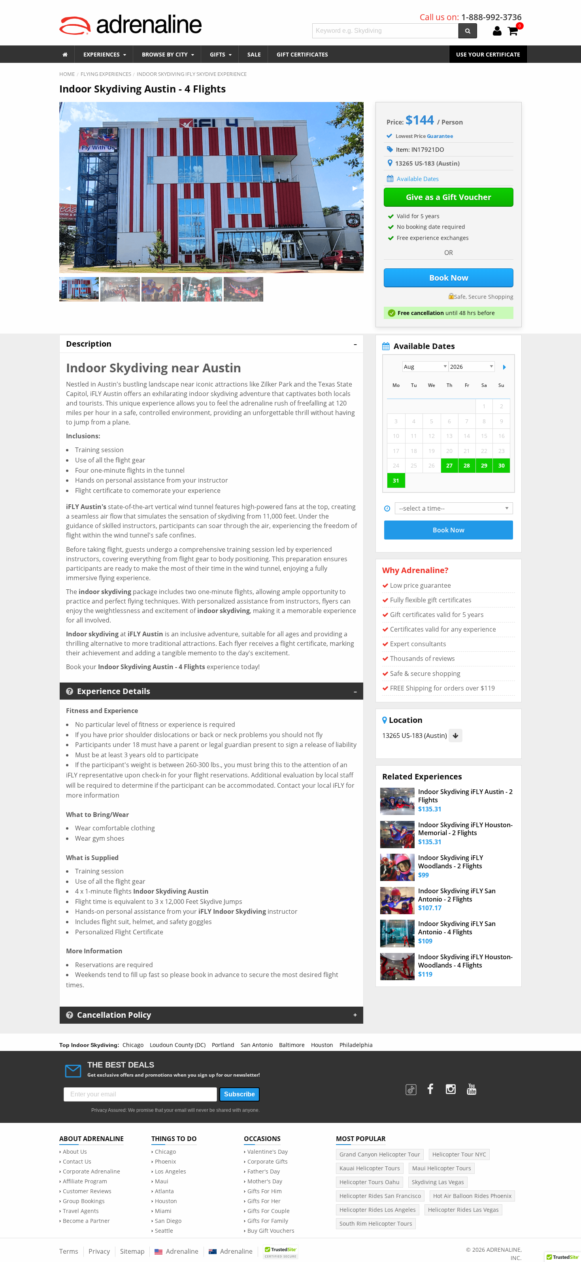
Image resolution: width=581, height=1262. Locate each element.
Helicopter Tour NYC (459, 1154)
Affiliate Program (85, 1181)
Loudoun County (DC (177, 1045)
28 (467, 465)
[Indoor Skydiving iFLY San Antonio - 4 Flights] (397, 933)
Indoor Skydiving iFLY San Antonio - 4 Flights (457, 928)
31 (396, 480)
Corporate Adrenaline (91, 1171)
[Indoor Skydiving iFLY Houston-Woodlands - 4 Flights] (397, 966)
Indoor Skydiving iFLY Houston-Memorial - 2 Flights (465, 829)
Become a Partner (86, 1221)
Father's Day (263, 1171)
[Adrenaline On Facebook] (430, 1086)
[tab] (211, 343)
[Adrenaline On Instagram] (451, 1086)
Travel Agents (81, 1211)
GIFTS (218, 54)
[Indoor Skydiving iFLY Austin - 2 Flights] (397, 801)
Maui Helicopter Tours (441, 1168)
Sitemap (132, 1251)
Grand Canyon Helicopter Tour (380, 1154)
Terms (68, 1251)
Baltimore (292, 1045)
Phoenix (165, 1161)
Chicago (133, 1045)
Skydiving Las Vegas (438, 1182)
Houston (322, 1045)
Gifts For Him (264, 1191)
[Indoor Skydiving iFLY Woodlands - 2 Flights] (397, 867)
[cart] (512, 31)
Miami (163, 1211)
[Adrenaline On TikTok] (412, 1086)
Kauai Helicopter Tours (370, 1168)
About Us (75, 1151)
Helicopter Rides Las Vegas (463, 1209)
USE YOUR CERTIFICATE (488, 54)
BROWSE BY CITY (165, 54)
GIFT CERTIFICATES (302, 54)
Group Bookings (84, 1201)
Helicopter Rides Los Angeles (378, 1209)
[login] (497, 31)
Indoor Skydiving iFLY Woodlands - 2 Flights (450, 862)
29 (484, 465)
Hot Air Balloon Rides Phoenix (472, 1196)
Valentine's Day (267, 1151)
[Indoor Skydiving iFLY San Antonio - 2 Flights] (397, 900)
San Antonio (257, 1045)
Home (67, 73)
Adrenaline (181, 1251)
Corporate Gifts (267, 1161)
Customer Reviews (87, 1191)
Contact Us (77, 1161)
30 (501, 465)
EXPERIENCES (102, 54)
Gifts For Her (264, 1201)
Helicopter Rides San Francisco (380, 1196)
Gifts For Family (267, 1221)
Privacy (99, 1251)
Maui (161, 1181)
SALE (254, 54)
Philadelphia (356, 1045)
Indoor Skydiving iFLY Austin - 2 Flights (465, 796)
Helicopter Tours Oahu (370, 1182)
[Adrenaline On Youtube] (472, 1086)
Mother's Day (264, 1181)
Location (405, 720)
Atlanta (164, 1191)
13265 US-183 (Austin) (415, 735)
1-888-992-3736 (491, 17)
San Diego (168, 1221)
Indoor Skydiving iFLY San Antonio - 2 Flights (457, 895)
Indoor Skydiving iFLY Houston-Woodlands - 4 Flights (465, 961)
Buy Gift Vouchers (270, 1231)
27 (449, 465)
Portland (223, 1045)
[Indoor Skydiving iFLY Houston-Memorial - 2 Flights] (397, 834)
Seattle (164, 1231)
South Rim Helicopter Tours (376, 1223)
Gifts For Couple (268, 1211)
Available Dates (418, 179)
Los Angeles (170, 1171)
